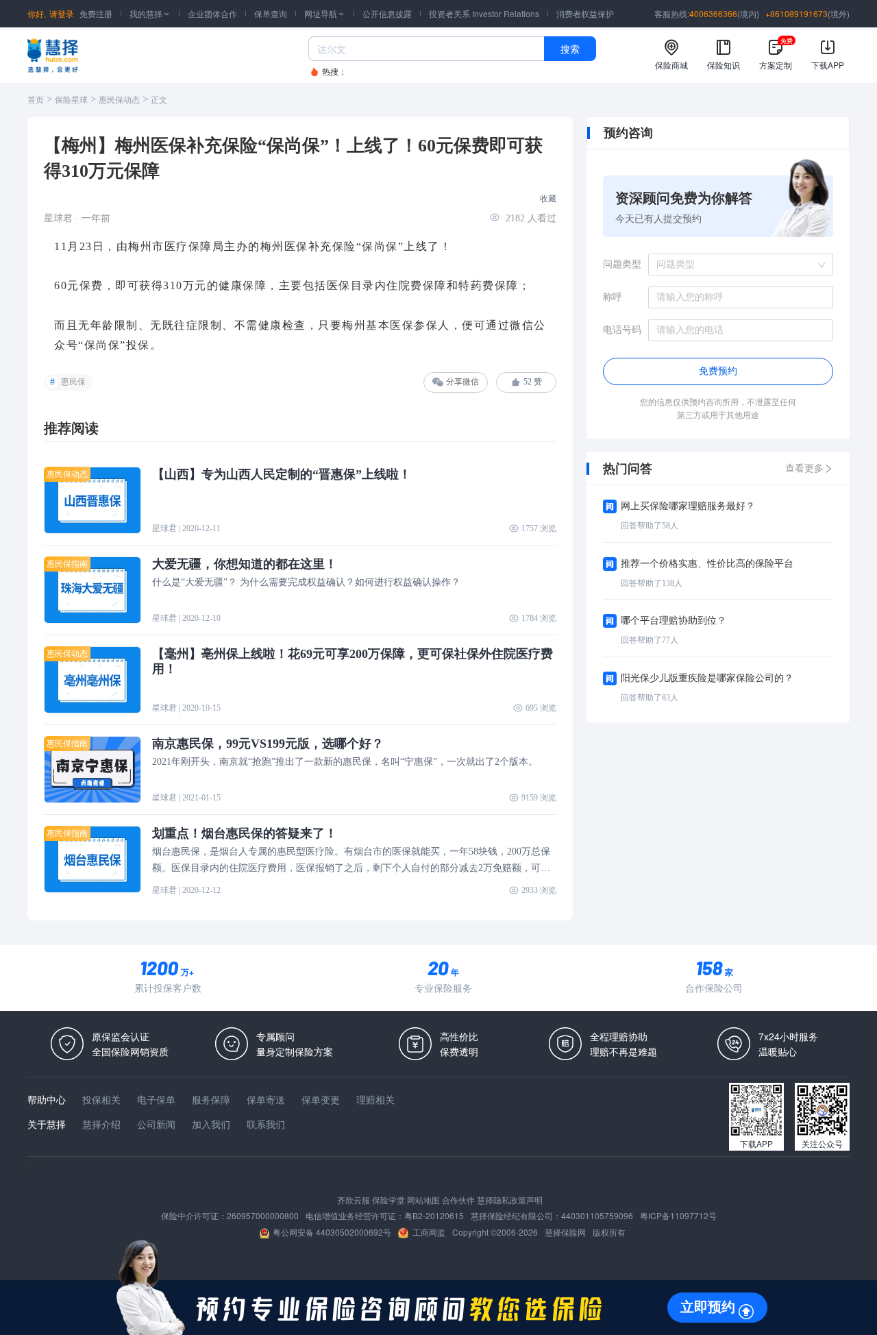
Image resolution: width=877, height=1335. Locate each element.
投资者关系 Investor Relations (484, 13)
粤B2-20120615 (434, 1215)
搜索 (570, 49)
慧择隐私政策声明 (510, 1199)
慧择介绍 (101, 1124)
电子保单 (156, 1099)
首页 (35, 100)
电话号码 (622, 330)
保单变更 (320, 1099)
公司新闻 (156, 1124)
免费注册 (95, 13)
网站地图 (423, 1199)
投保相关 (101, 1099)
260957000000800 (263, 1215)
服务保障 (211, 1099)
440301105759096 (597, 1215)
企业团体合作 (212, 13)
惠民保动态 (119, 100)
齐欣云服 (353, 1199)
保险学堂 (388, 1199)
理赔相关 (375, 1099)
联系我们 (266, 1124)
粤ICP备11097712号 (678, 1215)
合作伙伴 (458, 1199)
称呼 (612, 297)
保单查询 (270, 13)
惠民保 (73, 382)
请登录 (61, 13)
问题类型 (622, 264)
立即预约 (707, 1306)
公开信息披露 (387, 13)
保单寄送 (266, 1099)
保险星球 (71, 100)
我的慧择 (150, 13)
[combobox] (735, 264)
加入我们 (211, 1124)
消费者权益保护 (585, 13)
